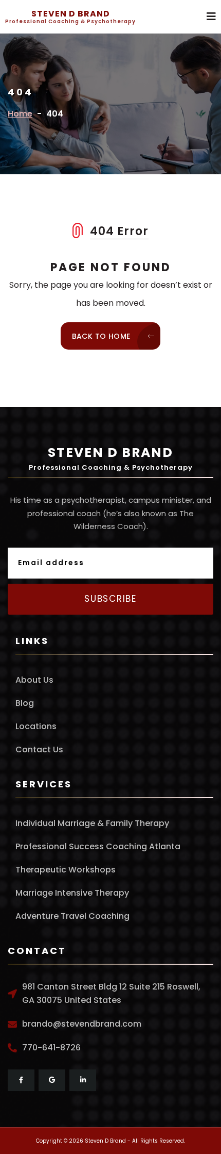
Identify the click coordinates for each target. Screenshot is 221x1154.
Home (20, 114)
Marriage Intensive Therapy (72, 893)
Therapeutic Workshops (65, 870)
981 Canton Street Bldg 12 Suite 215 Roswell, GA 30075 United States (111, 993)
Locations (36, 726)
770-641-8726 (51, 1047)
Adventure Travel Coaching (72, 916)
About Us (34, 680)
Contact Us (39, 749)
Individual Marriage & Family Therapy (92, 823)
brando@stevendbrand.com (81, 1024)
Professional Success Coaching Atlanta (97, 846)
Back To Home (102, 336)
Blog (24, 703)
